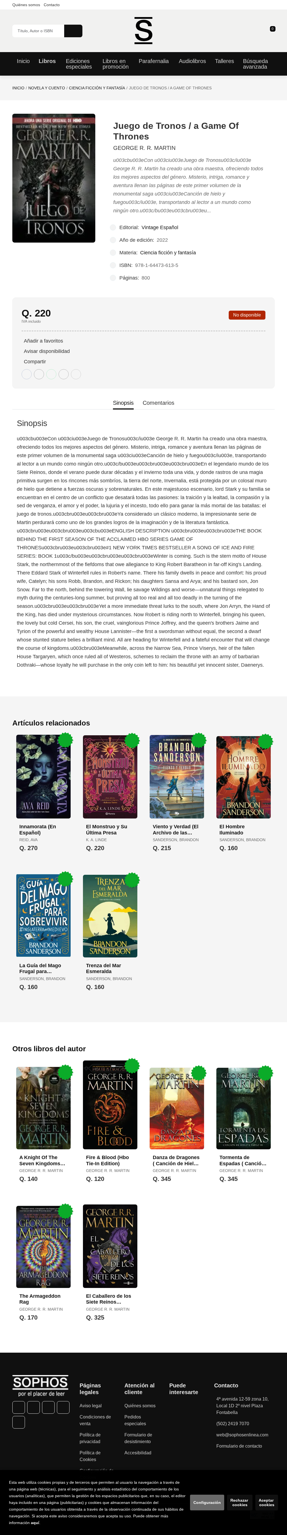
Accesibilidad (137, 1452)
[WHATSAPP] (63, 1407)
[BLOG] (18, 1422)
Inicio (18, 88)
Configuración (207, 1502)
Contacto (52, 5)
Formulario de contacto (239, 1446)
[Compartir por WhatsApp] (51, 374)
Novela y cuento (46, 88)
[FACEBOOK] (18, 1407)
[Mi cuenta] (273, 30)
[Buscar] (73, 31)
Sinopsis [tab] (123, 403)
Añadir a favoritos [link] (43, 341)
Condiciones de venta (95, 1420)
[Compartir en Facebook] (27, 374)
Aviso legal (91, 1405)
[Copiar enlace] (76, 374)
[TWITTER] (33, 1407)
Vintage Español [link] (160, 227)
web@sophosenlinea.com (242, 1434)
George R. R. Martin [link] (144, 148)
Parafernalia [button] (154, 61)
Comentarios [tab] (158, 403)
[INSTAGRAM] (48, 1407)
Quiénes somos (26, 5)
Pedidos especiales (135, 1420)
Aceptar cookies (267, 1502)
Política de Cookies (90, 1456)
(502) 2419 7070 (232, 1423)
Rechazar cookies (239, 1502)
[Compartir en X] (39, 374)
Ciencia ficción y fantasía (97, 88)
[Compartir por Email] (64, 374)
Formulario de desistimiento (138, 1438)
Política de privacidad (90, 1438)
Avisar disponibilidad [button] (47, 351)
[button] (270, 30)
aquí (35, 1522)
